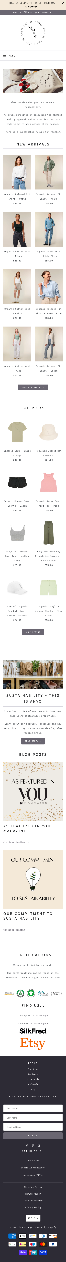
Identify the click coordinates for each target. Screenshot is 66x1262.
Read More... (33, 741)
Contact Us (33, 1160)
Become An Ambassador (33, 1167)
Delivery (33, 1074)
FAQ (33, 1089)
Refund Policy (33, 1194)
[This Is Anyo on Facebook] (27, 1145)
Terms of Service (33, 1200)
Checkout (47, 13)
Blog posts (33, 754)
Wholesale (33, 1084)
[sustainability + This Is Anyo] (33, 674)
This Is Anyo (25, 1227)
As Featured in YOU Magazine (27, 828)
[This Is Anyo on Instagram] (39, 1145)
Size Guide (33, 1079)
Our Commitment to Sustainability (28, 916)
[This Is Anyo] (33, 34)
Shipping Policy (33, 1187)
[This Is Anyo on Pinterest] (33, 1145)
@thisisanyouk (40, 1023)
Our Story (33, 1069)
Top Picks (33, 408)
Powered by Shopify (45, 1227)
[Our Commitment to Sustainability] (33, 879)
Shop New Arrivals (33, 387)
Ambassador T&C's (33, 1175)
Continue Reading (14, 842)
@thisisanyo (40, 1015)
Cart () (33, 13)
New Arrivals (33, 144)
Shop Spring (33, 632)
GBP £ (31, 1218)
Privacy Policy (33, 1207)
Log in (17, 13)
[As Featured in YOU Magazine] (33, 791)
